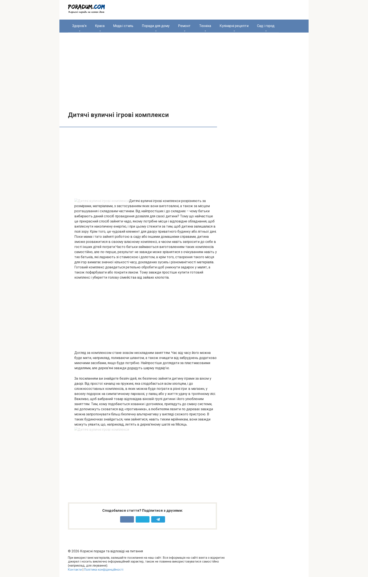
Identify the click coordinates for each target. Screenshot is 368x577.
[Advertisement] (184, 68)
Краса (100, 26)
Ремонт (184, 26)
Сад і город (266, 26)
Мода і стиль (123, 26)
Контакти (75, 569)
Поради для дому (156, 26)
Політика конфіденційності (103, 569)
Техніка (205, 26)
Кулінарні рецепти (234, 26)
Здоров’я (79, 26)
